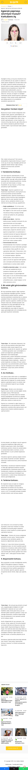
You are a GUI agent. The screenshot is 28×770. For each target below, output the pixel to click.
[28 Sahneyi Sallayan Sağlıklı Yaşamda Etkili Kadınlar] (7, 732)
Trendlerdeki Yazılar (17, 764)
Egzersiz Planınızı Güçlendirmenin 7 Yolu (6, 723)
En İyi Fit (14, 2)
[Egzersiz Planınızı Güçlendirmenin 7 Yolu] (7, 712)
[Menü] (2, 2)
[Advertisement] (14, 63)
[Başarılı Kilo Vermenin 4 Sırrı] (21, 732)
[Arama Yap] (26, 2)
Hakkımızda (8, 764)
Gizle (20, 105)
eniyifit (6, 19)
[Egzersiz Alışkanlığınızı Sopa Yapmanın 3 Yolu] (7, 691)
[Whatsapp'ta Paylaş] (23, 768)
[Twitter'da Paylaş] (14, 768)
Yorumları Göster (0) (13, 748)
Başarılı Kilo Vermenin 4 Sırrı (19, 742)
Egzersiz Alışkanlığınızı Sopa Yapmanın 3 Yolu (6, 700)
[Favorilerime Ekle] (7, 43)
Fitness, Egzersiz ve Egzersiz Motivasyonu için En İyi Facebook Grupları (21, 702)
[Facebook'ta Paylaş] (4, 768)
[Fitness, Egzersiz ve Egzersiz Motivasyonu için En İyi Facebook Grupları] (21, 691)
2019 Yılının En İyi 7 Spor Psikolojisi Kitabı (20, 714)
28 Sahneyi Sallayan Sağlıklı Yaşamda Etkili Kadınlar (7, 741)
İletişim (18, 766)
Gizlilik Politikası (12, 766)
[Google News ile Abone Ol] (14, 46)
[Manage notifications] (24, 767)
